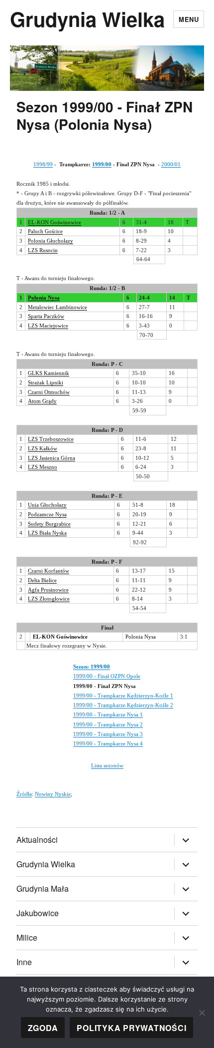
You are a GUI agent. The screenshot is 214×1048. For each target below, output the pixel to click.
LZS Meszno (42, 467)
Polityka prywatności (131, 1028)
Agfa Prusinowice (48, 590)
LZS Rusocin (43, 250)
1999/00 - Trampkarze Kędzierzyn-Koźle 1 (123, 696)
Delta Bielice (42, 580)
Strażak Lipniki (45, 382)
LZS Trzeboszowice (51, 439)
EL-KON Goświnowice (54, 222)
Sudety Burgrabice (49, 524)
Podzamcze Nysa (47, 514)
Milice (26, 937)
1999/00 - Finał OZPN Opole (106, 676)
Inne (24, 962)
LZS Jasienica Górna (51, 458)
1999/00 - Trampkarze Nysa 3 (108, 734)
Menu (189, 19)
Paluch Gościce (45, 231)
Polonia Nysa (44, 298)
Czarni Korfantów (48, 571)
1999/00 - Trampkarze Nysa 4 (108, 743)
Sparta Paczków (46, 316)
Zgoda (43, 1028)
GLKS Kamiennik (48, 373)
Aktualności (37, 839)
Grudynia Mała (42, 888)
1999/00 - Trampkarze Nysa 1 (108, 714)
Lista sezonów (107, 765)
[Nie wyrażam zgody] (202, 1013)
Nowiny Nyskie (53, 794)
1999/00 (101, 164)
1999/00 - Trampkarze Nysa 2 (108, 724)
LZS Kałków (42, 448)
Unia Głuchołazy (47, 505)
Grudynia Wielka (87, 18)
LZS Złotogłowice (49, 599)
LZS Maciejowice (48, 326)
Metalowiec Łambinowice (57, 307)
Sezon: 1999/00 (91, 667)
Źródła (24, 794)
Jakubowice (37, 913)
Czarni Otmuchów (49, 392)
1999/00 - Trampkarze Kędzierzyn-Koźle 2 (123, 705)
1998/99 (43, 164)
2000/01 (171, 164)
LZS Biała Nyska (47, 533)
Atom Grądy (42, 401)
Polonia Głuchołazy (50, 241)
